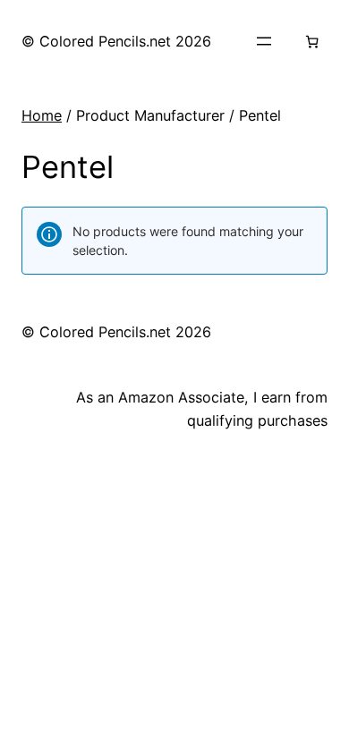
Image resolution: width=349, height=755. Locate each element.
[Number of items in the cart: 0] (312, 41)
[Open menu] (264, 41)
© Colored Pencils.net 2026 (116, 41)
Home (41, 115)
